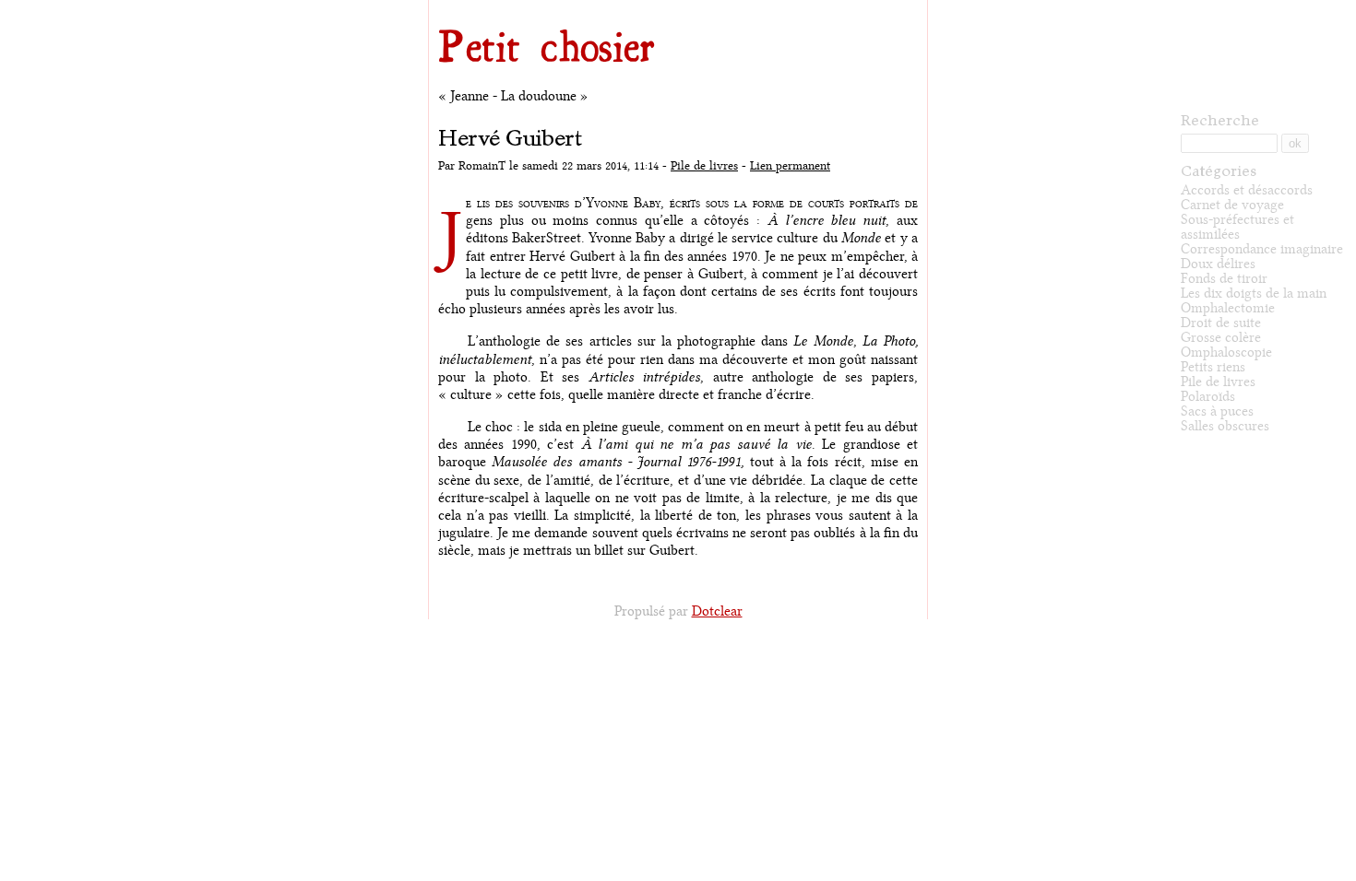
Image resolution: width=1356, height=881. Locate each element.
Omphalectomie (1228, 308)
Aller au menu (513, 4)
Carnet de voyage (1232, 205)
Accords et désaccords (1247, 190)
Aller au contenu (456, 4)
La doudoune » (545, 96)
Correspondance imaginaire (1262, 249)
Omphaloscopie (1226, 352)
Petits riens (1213, 367)
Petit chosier (546, 44)
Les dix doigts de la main (1253, 293)
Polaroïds (1208, 397)
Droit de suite (1221, 323)
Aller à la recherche (574, 4)
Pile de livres (704, 165)
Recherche (1220, 120)
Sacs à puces (1217, 411)
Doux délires (1218, 264)
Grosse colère (1221, 338)
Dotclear (717, 611)
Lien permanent (790, 165)
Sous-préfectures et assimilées (1237, 227)
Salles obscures (1225, 426)
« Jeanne (463, 96)
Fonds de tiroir (1224, 279)
